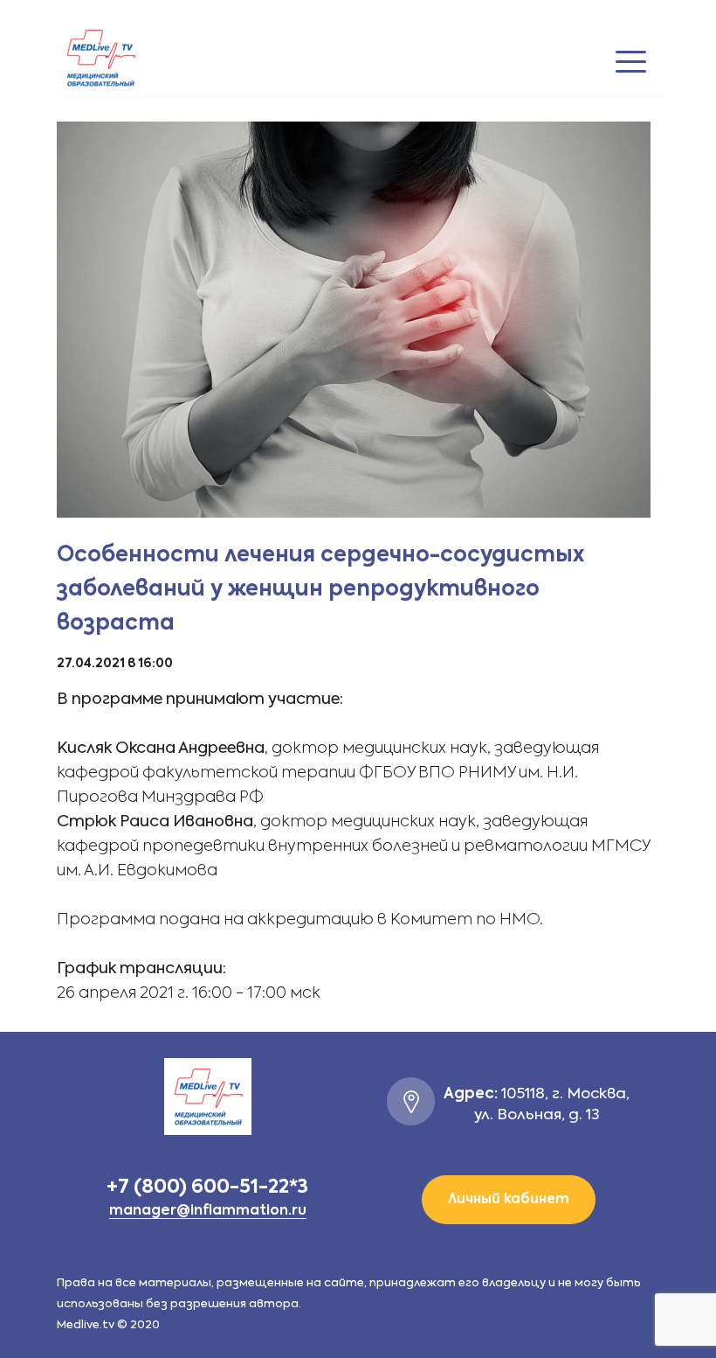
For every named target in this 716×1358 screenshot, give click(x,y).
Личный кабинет (508, 1199)
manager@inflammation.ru (207, 1211)
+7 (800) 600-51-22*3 (207, 1187)
